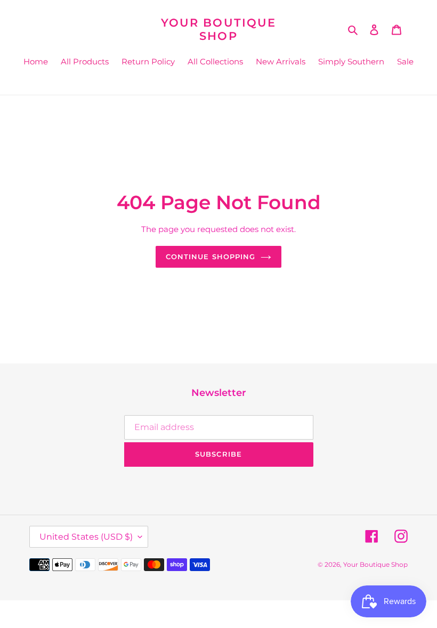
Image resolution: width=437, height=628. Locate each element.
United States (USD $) (86, 537)
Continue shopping (210, 256)
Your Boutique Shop (218, 29)
